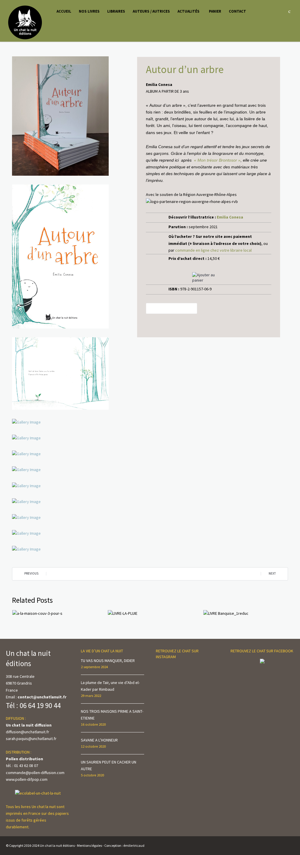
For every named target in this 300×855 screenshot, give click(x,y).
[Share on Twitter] (167, 308)
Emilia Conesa (230, 217)
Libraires (116, 11)
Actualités (189, 11)
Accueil (64, 11)
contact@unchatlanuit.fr (42, 697)
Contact (237, 11)
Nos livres (89, 11)
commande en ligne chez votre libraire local (213, 250)
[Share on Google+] (183, 308)
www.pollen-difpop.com (26, 779)
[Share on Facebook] (159, 308)
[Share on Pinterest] (175, 308)
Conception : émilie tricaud (124, 845)
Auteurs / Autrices (151, 11)
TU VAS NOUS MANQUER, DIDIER (108, 660)
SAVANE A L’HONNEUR (99, 740)
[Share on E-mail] (191, 308)
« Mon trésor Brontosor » (217, 160)
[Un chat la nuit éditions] (25, 22)
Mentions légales (89, 845)
